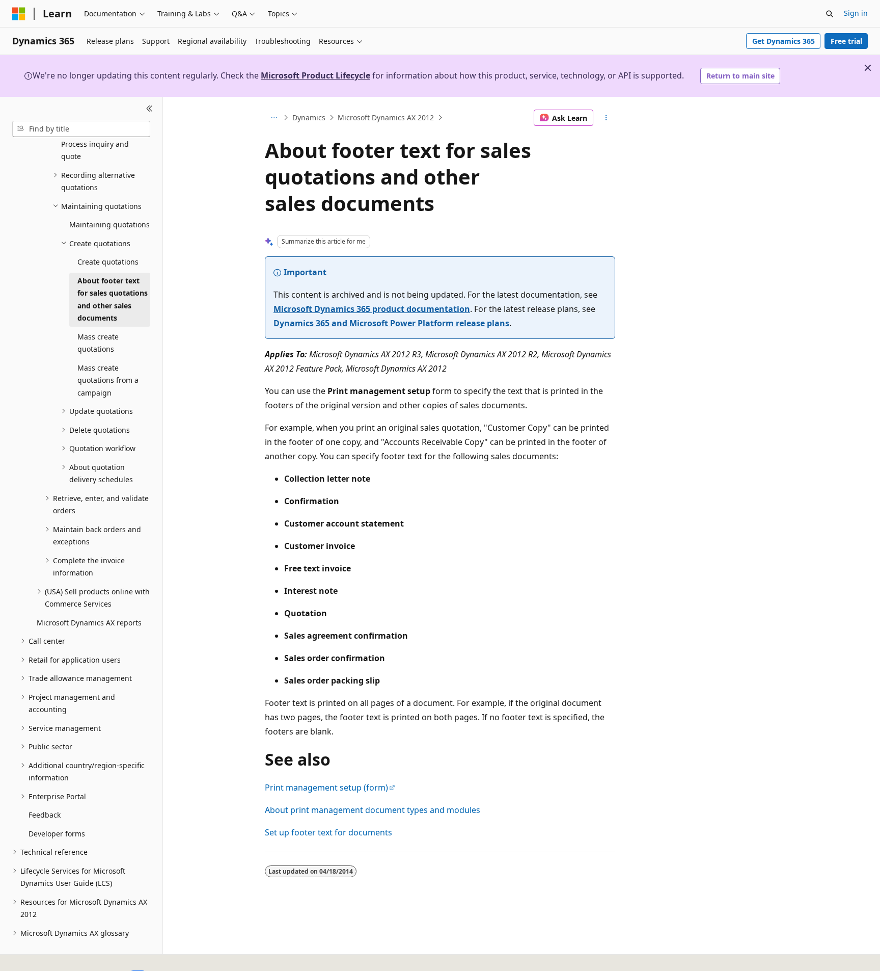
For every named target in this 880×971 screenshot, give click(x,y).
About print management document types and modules (372, 810)
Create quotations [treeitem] (108, 262)
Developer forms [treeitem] (57, 833)
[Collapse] (149, 109)
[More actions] (606, 118)
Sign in (856, 13)
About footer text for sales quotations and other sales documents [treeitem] (112, 299)
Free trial (846, 41)
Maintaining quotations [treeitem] (109, 224)
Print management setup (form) (326, 787)
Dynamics (308, 117)
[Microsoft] (18, 13)
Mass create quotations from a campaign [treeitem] (108, 380)
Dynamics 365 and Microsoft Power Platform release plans (391, 323)
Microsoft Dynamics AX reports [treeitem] (89, 622)
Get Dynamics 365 (783, 41)
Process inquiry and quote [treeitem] (95, 150)
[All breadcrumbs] (274, 118)
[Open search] (829, 14)
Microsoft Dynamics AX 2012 (386, 117)
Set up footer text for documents (328, 832)
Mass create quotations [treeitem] (98, 343)
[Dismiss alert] (868, 68)
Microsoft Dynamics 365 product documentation (371, 308)
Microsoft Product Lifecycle (315, 75)
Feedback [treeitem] (45, 815)
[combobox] (81, 129)
